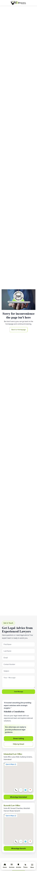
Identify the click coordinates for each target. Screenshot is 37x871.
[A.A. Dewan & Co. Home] (18, 3)
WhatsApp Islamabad (18, 797)
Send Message (18, 691)
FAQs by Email (18, 744)
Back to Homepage (18, 330)
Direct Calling (18, 738)
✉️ (21, 790)
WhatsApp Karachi (18, 848)
